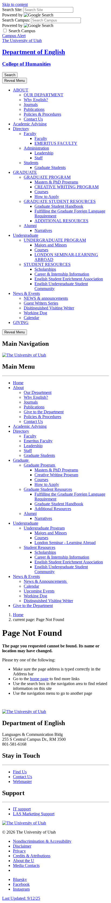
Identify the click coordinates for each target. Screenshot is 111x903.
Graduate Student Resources (48, 489)
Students (31, 162)
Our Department (37, 392)
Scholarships (45, 269)
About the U (23, 860)
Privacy (19, 851)
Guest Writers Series (41, 303)
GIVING (21, 322)
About (18, 387)
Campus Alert (14, 35)
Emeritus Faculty (38, 441)
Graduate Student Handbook (58, 206)
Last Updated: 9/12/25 (21, 898)
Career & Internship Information (61, 274)
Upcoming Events (39, 591)
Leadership (43, 153)
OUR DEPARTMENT (43, 95)
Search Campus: (16, 20)
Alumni (30, 225)
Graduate (21, 460)
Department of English (33, 51)
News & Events (26, 293)
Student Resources (39, 547)
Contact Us (33, 119)
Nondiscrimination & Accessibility (42, 841)
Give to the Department (44, 412)
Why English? (36, 99)
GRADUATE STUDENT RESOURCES (60, 201)
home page (39, 678)
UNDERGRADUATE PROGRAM (55, 240)
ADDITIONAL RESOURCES (61, 220)
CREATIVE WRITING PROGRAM (66, 187)
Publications (34, 109)
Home (18, 382)
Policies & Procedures (42, 114)
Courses (41, 191)
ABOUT (20, 90)
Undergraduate (25, 235)
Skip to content (15, 4)
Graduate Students (50, 167)
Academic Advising (30, 124)
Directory (21, 128)
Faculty (30, 133)
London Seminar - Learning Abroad (65, 542)
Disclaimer (22, 846)
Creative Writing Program (56, 474)
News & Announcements (46, 581)
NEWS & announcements (46, 298)
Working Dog (35, 313)
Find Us (20, 772)
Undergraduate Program (44, 528)
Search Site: (12, 9)
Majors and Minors (50, 245)
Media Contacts (26, 865)
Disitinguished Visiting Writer (49, 308)
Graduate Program (40, 465)
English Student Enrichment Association (68, 279)
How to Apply (46, 196)
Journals (31, 104)
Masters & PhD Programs (56, 182)
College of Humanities (26, 64)
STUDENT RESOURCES (47, 264)
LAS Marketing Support (33, 814)
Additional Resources (52, 508)
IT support (22, 809)
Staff (38, 158)
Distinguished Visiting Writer (48, 600)
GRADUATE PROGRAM (47, 177)
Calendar (31, 317)
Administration (36, 148)
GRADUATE (25, 172)
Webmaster (22, 781)
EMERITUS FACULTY (55, 143)
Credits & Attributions (31, 855)
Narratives (43, 230)
